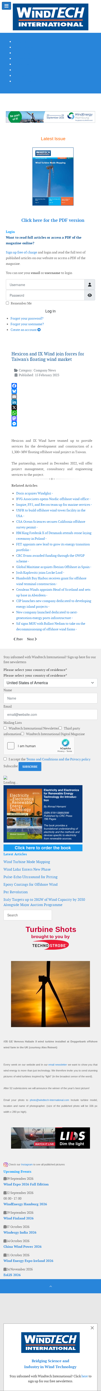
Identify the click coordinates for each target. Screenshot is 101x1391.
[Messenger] (52, 423)
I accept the (49, 759)
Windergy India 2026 (20, 1232)
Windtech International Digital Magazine (55, 734)
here (85, 1376)
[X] (52, 407)
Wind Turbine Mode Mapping (27, 862)
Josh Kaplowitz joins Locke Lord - (40, 572)
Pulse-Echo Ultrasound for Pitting (31, 877)
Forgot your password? (27, 318)
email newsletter (57, 1064)
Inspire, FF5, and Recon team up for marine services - (54, 504)
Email (8, 706)
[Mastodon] (52, 418)
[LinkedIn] (52, 402)
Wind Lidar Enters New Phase (27, 869)
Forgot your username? (27, 324)
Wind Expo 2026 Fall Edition (26, 1184)
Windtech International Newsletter (33, 728)
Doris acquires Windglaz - (34, 493)
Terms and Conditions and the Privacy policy (58, 759)
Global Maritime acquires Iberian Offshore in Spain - (53, 567)
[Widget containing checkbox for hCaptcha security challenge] (39, 746)
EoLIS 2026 (12, 1275)
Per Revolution (16, 892)
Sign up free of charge (21, 252)
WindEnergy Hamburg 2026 (25, 1204)
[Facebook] (52, 385)
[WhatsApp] (52, 413)
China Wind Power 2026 (23, 1246)
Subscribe (11, 766)
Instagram (27, 1164)
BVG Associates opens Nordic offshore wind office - (53, 499)
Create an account (24, 330)
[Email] (52, 396)
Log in (50, 311)
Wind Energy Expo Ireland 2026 (28, 1261)
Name (8, 690)
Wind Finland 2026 (19, 1218)
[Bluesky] (52, 391)
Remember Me (21, 303)
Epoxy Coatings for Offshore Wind (31, 884)
